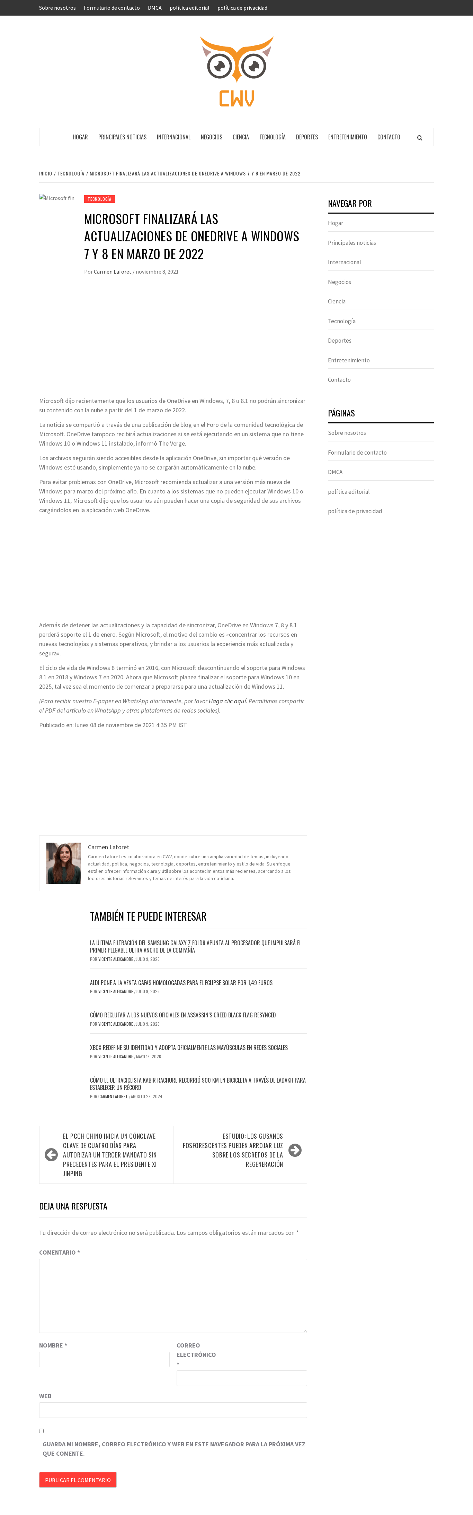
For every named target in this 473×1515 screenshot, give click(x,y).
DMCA (155, 7)
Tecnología (272, 137)
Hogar (80, 137)
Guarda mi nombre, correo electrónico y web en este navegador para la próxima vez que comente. (174, 1448)
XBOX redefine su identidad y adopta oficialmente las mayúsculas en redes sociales (189, 1047)
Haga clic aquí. (228, 701)
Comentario (59, 1252)
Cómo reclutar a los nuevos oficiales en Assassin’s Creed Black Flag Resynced (183, 1015)
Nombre (53, 1345)
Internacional (173, 137)
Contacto (388, 137)
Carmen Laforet (113, 271)
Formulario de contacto (112, 7)
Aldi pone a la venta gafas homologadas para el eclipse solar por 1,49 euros (181, 983)
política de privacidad (242, 7)
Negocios (211, 137)
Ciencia (241, 137)
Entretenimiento (347, 137)
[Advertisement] (173, 344)
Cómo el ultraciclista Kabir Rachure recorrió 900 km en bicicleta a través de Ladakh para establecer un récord (198, 1084)
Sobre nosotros (57, 7)
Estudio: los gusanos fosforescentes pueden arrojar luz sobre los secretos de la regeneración (233, 1150)
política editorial (189, 7)
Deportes (307, 137)
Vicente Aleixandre (116, 959)
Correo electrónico (194, 1354)
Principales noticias (122, 137)
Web (45, 1396)
